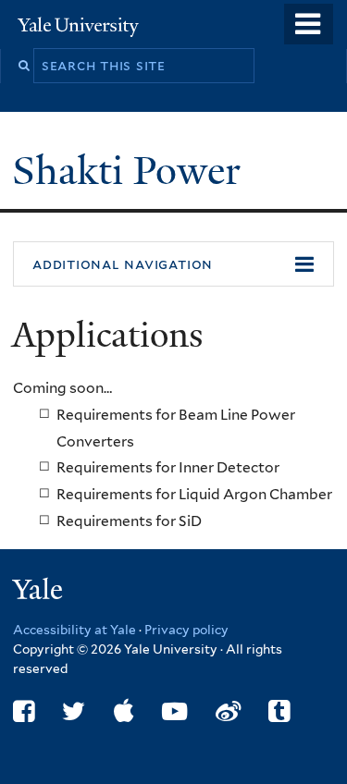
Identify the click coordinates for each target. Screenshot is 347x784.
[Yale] (40, 592)
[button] (173, 264)
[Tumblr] (279, 711)
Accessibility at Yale (74, 629)
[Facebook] (23, 711)
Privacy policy (186, 629)
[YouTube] (174, 711)
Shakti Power (131, 170)
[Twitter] (73, 711)
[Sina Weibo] (228, 711)
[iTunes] (124, 711)
